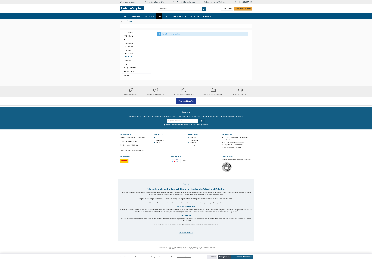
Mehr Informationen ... (184, 257)
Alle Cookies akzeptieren (242, 257)
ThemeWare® (200, 248)
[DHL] (124, 161)
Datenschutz (194, 140)
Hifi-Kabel (129, 21)
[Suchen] (204, 9)
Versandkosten (182, 247)
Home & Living (129, 72)
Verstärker (128, 50)
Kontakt (158, 142)
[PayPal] (175, 161)
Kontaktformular (137, 151)
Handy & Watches (130, 68)
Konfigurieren (224, 257)
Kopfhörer (128, 60)
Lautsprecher (129, 47)
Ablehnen (212, 257)
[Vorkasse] (184, 161)
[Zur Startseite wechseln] (132, 8)
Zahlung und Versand (196, 145)
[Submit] (201, 121)
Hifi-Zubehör (129, 53)
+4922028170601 (128, 142)
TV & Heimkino (129, 32)
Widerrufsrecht (160, 140)
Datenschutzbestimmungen (183, 124)
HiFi (121, 21)
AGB (157, 137)
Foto (125, 64)
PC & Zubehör (128, 36)
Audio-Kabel (129, 43)
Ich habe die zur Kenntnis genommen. (187, 124)
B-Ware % (127, 75)
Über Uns (193, 137)
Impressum (193, 142)
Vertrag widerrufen (186, 101)
